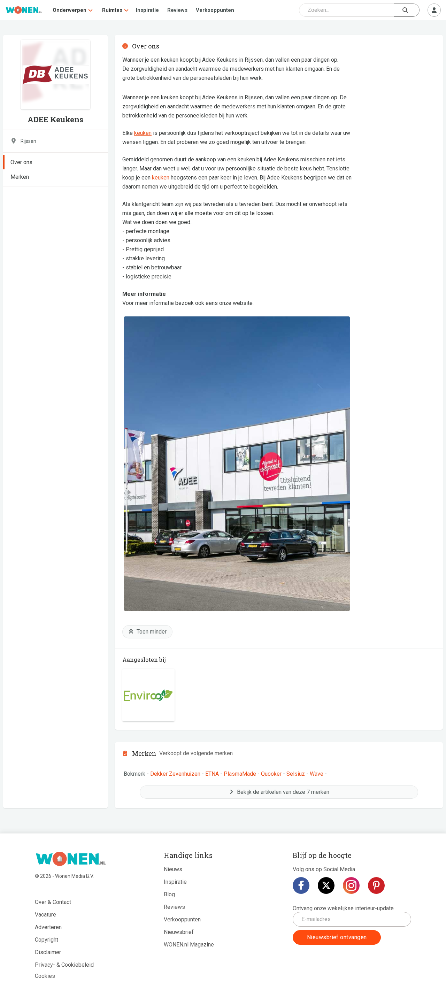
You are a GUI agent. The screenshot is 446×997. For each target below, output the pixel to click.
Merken (19, 177)
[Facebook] (301, 885)
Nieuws (173, 869)
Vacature (45, 914)
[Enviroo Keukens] (148, 695)
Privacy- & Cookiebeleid (64, 964)
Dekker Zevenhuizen (175, 773)
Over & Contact (53, 902)
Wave (316, 773)
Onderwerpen (69, 10)
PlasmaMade (240, 773)
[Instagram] (351, 885)
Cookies (45, 976)
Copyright (46, 939)
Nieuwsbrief (179, 932)
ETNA (212, 773)
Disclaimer (48, 952)
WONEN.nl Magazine (189, 944)
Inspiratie (147, 10)
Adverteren (48, 927)
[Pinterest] (376, 885)
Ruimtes (112, 10)
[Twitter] (326, 885)
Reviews (177, 10)
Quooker (271, 773)
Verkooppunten (215, 10)
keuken (143, 133)
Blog (169, 894)
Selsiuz (295, 773)
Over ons (21, 162)
